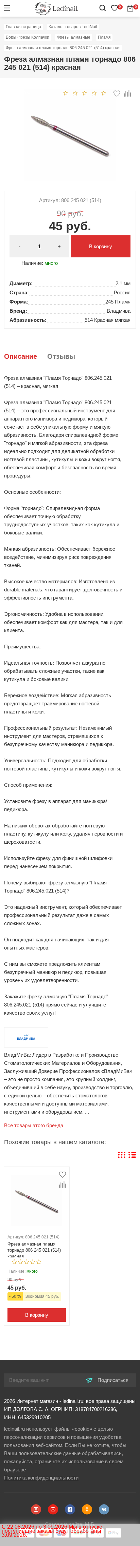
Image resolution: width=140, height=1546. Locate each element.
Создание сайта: (70, 1524)
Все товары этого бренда (33, 1125)
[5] (104, 93)
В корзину (100, 246)
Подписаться (112, 1380)
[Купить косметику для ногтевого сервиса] (56, 8)
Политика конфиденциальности (41, 1478)
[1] (66, 93)
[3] (85, 93)
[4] (94, 93)
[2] (75, 93)
